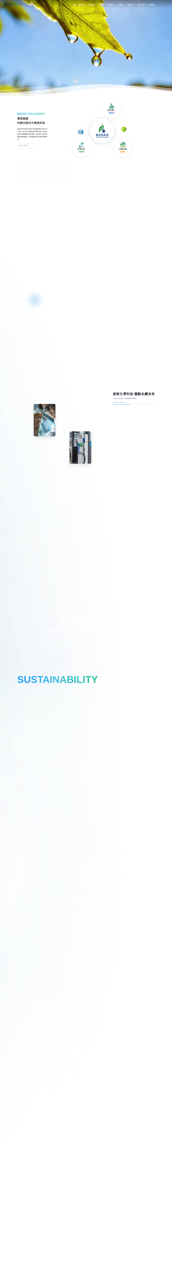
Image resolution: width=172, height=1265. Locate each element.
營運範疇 (92, 5)
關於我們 (81, 5)
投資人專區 (140, 5)
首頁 (74, 5)
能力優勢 (120, 5)
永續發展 (102, 5)
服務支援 (130, 5)
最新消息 (110, 5)
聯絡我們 (152, 5)
